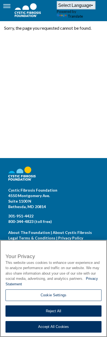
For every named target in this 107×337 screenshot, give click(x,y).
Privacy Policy (70, 238)
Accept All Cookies (53, 327)
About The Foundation (29, 232)
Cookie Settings (53, 295)
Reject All (53, 311)
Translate (75, 16)
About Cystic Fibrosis (72, 232)
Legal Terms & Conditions (31, 238)
